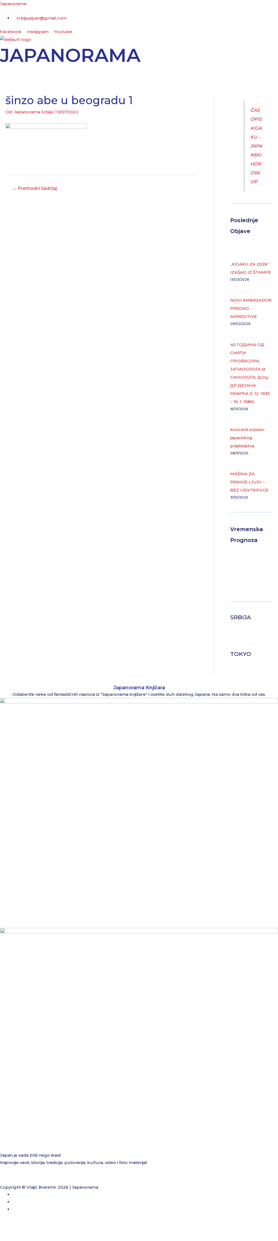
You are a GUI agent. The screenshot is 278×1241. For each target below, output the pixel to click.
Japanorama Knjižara (139, 688)
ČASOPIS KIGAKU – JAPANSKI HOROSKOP (256, 145)
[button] (139, 73)
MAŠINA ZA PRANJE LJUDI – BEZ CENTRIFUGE (249, 482)
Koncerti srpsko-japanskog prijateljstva (248, 437)
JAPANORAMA (70, 55)
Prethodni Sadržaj (34, 188)
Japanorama (13, 3)
